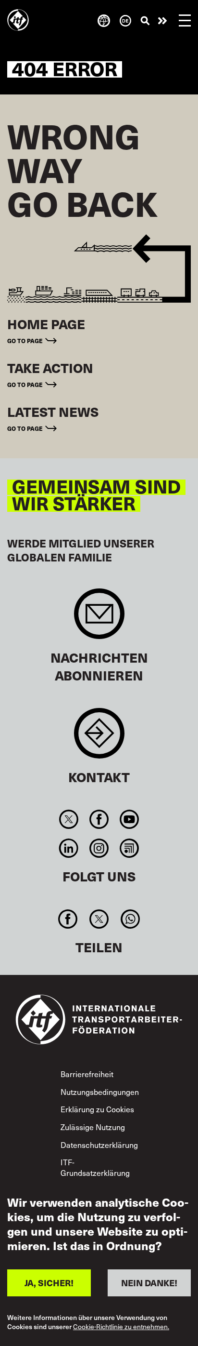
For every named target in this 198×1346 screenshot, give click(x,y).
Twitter (68, 819)
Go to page (25, 340)
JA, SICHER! (49, 1283)
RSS (129, 848)
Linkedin (68, 848)
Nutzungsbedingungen (100, 1091)
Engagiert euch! (162, 20)
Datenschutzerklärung (99, 1144)
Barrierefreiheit (87, 1073)
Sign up (99, 618)
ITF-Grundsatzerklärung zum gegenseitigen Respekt (95, 1177)
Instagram (98, 848)
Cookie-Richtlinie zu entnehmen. (121, 1327)
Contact (99, 738)
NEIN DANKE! (149, 1283)
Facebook (98, 819)
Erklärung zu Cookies (97, 1109)
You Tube (129, 819)
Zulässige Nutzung (93, 1127)
